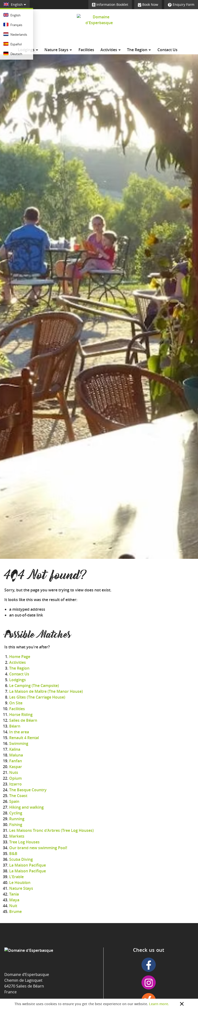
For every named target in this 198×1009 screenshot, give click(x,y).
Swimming (18, 743)
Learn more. (159, 1004)
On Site (15, 703)
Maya (14, 900)
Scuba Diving (21, 859)
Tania (14, 894)
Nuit (13, 905)
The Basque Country (28, 789)
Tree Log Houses (24, 842)
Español (16, 44)
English (17, 4)
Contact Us (167, 49)
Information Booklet (111, 4)
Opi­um (15, 778)
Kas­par (15, 766)
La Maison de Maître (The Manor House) (46, 691)
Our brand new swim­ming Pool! (38, 847)
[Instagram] (148, 982)
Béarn (14, 726)
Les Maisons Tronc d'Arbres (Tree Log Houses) (51, 830)
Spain (14, 801)
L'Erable (16, 876)
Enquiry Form (183, 4)
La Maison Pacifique (27, 865)
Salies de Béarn (23, 720)
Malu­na (16, 755)
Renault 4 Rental (24, 737)
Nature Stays (56, 49)
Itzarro (15, 784)
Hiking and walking (26, 807)
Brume (15, 911)
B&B (13, 853)
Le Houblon (19, 882)
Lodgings (17, 679)
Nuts (13, 772)
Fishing (15, 824)
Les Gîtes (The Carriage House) (37, 697)
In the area (19, 732)
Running (16, 818)
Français (16, 25)
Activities (109, 49)
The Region (137, 49)
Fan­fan (15, 761)
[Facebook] (148, 965)
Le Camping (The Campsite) (34, 685)
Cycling (15, 813)
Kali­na (14, 749)
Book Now (149, 4)
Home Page (19, 656)
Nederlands (18, 34)
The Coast (18, 795)
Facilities (86, 49)
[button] (182, 1004)
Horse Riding (21, 714)
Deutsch (16, 54)
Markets (16, 836)
